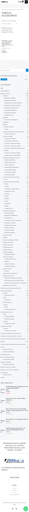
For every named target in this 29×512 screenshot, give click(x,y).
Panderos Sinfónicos (10, 264)
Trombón (5, 328)
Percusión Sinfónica (8, 257)
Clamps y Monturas (9, 165)
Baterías (5, 124)
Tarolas (6, 129)
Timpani (2, 377)
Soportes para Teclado (8, 359)
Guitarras (5, 321)
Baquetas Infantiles (9, 213)
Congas (6, 196)
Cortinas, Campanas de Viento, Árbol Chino (13, 131)
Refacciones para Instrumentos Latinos (14, 280)
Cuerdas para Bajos (9, 316)
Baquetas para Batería (10, 98)
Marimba (7, 261)
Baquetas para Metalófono (11, 215)
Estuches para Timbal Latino (11, 141)
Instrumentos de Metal (6, 326)
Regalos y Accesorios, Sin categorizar (10, 369)
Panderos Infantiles (9, 227)
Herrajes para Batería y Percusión (11, 158)
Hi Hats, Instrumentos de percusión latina (11, 288)
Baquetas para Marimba (10, 100)
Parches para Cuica (5, 354)
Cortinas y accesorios (10, 134)
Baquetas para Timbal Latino (12, 107)
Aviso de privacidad (14, 494)
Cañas (6, 307)
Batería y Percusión (5, 93)
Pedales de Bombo (7, 249)
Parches (3, 347)
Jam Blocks (7, 203)
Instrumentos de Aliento (6, 291)
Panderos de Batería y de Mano (10, 240)
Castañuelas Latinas (9, 191)
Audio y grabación (5, 91)
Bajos (4, 314)
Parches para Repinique (8, 351)
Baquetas (5, 95)
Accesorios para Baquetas (11, 119)
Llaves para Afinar (7, 235)
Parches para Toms (8, 247)
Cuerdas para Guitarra (10, 323)
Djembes (7, 198)
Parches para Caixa (8, 349)
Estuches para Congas (10, 138)
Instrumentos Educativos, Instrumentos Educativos (13, 339)
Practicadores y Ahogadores (10, 273)
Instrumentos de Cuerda (6, 312)
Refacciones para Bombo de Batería (13, 278)
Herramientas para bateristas (12, 167)
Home (14, 488)
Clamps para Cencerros (10, 162)
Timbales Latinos (9, 208)
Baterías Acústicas (9, 126)
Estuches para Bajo (9, 319)
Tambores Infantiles (9, 230)
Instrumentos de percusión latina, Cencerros (11, 336)
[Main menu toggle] (26, 1)
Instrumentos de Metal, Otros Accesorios (10, 333)
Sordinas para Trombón (10, 330)
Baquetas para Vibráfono (11, 110)
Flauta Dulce (8, 300)
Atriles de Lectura (7, 374)
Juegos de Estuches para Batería (12, 155)
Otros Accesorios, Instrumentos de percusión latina (13, 344)
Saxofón (5, 304)
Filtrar (4, 79)
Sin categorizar (4, 372)
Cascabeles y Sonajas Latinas (12, 189)
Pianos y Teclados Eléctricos (7, 357)
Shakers (7, 206)
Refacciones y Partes (8, 276)
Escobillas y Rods (9, 115)
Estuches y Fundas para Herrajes (13, 146)
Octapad (5, 237)
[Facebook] (12, 508)
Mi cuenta (14, 490)
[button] (25, 508)
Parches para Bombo (8, 242)
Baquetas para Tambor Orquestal (13, 105)
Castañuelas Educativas (10, 225)
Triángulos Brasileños (10, 254)
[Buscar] (27, 70)
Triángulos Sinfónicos (10, 266)
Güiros (6, 201)
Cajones (7, 186)
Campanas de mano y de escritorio (13, 220)
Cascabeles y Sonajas (10, 223)
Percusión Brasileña (8, 252)
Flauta (4, 297)
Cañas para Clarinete (10, 295)
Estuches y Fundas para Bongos (12, 143)
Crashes (7, 271)
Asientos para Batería (10, 160)
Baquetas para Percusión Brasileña (13, 103)
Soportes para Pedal (10, 174)
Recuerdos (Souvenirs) (8, 364)
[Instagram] (16, 508)
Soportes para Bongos (10, 170)
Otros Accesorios (7, 302)
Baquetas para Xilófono (10, 112)
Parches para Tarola (8, 245)
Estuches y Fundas (7, 136)
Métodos (3, 341)
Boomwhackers (8, 218)
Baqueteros (6, 122)
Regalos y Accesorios (6, 362)
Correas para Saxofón (10, 309)
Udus (6, 179)
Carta (14, 492)
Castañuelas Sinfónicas (10, 259)
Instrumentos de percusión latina (11, 181)
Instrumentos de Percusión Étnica (11, 177)
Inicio (3, 9)
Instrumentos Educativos (9, 211)
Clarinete (5, 293)
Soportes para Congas (10, 172)
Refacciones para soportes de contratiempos (16, 283)
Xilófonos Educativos (10, 232)
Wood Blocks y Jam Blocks (9, 285)
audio (2, 88)
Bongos (6, 184)
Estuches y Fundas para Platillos (12, 153)
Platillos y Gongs (7, 268)
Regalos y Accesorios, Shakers (8, 367)
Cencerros (7, 193)
